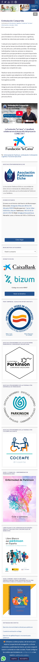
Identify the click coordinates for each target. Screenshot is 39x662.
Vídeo (16, 25)
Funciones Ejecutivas (14, 156)
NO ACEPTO (24, 659)
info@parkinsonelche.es (26, 213)
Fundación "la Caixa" (27, 23)
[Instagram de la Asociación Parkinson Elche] (12, 1)
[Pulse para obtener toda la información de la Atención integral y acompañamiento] (29, 8)
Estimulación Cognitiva (15, 23)
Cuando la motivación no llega (12, 631)
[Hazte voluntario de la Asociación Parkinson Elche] (9, 8)
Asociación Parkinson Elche (12, 14)
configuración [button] (27, 652)
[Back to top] (34, 657)
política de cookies (22, 655)
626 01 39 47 (7, 213)
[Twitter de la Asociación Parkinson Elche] (5, 1)
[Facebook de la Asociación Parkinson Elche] (2, 1)
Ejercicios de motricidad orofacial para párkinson (18, 627)
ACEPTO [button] (14, 659)
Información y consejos (8, 25)
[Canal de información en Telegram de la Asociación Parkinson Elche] (15, 1)
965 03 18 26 (28, 210)
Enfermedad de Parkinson (12, 155)
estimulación (25, 155)
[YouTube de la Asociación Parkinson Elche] (9, 1)
